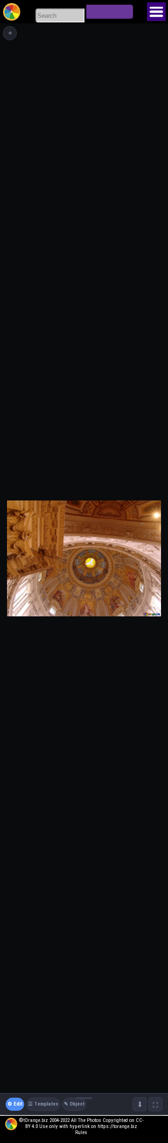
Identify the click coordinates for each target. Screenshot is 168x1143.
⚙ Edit (14, 1104)
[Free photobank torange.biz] (11, 11)
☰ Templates (43, 1104)
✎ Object (74, 1104)
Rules (81, 1132)
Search (109, 12)
